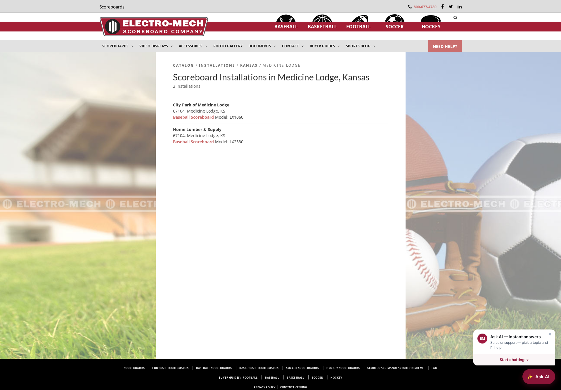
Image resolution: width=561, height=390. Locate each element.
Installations (217, 65)
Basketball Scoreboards (258, 368)
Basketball (322, 26)
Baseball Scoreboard (194, 117)
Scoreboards (134, 368)
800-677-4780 (425, 6)
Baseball (286, 26)
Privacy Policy (265, 387)
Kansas (249, 65)
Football (358, 26)
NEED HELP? (445, 46)
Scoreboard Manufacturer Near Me (395, 368)
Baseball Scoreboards (214, 368)
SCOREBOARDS (115, 46)
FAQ (434, 368)
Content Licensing (293, 387)
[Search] (455, 18)
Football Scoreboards (170, 368)
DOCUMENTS (260, 46)
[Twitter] (451, 6)
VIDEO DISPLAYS (154, 46)
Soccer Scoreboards (302, 368)
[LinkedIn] (460, 6)
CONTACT (291, 46)
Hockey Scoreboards (343, 368)
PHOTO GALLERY (228, 46)
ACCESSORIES (191, 46)
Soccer (395, 26)
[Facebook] (442, 6)
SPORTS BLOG (358, 46)
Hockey (431, 26)
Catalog (183, 65)
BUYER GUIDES (323, 46)
